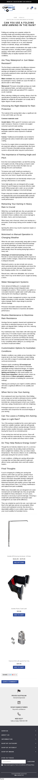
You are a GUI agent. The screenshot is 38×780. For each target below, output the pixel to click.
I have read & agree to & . (18, 765)
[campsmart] (9, 8)
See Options (19, 562)
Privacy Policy (30, 765)
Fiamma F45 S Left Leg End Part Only (19, 661)
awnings (4, 40)
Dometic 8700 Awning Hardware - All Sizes (19, 556)
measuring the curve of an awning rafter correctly (18, 195)
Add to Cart (19, 615)
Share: (5, 674)
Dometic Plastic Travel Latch (19, 608)
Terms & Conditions (20, 765)
